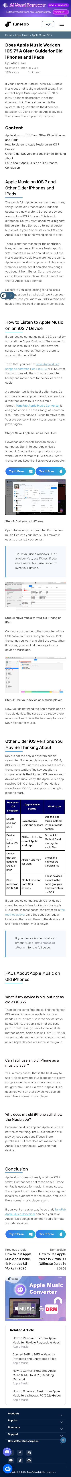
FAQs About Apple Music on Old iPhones (31, 163)
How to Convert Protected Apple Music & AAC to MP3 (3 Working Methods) (34, 1375)
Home (8, 35)
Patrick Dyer (17, 63)
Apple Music (22, 35)
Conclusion (12, 167)
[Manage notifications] (63, 1440)
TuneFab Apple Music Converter (38, 405)
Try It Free (16, 471)
